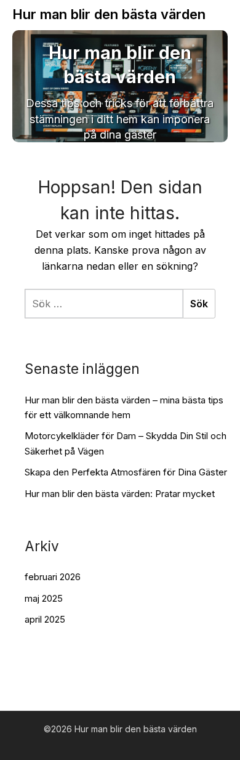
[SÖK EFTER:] (104, 303)
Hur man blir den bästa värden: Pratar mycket (120, 493)
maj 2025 (44, 598)
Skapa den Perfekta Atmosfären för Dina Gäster (126, 472)
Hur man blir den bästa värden (109, 14)
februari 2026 (53, 577)
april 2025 (45, 619)
